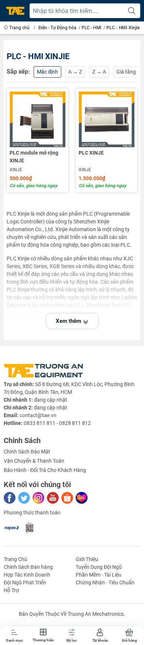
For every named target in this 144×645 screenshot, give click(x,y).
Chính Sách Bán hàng (28, 567)
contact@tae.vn (38, 415)
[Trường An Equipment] (15, 11)
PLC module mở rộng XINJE (34, 156)
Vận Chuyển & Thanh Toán (34, 461)
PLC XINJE (91, 153)
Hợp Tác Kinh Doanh (27, 575)
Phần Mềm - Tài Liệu (98, 575)
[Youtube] (53, 498)
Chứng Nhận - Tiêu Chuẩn (105, 582)
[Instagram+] (38, 498)
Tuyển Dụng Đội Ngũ (99, 567)
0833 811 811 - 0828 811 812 (57, 423)
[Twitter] (24, 498)
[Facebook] (10, 498)
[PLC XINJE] (106, 119)
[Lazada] (82, 498)
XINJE (16, 169)
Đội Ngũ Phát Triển (25, 582)
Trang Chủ (15, 559)
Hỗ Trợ (11, 590)
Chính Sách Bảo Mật (27, 452)
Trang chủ (19, 27)
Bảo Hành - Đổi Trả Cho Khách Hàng (45, 470)
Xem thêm (69, 321)
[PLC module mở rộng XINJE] (37, 119)
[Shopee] (67, 498)
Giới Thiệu (87, 559)
